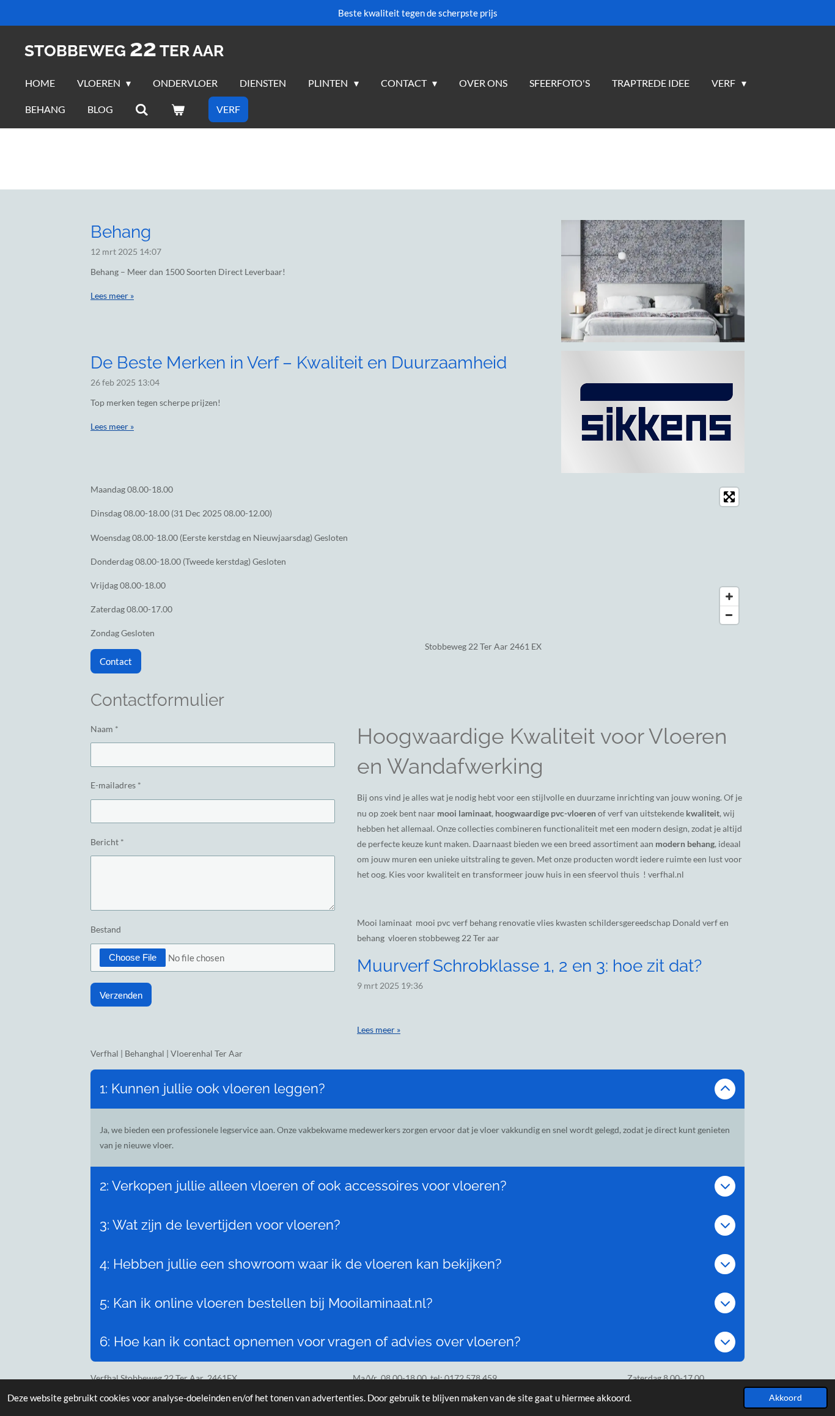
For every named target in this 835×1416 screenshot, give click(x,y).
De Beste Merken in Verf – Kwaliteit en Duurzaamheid (298, 363)
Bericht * (107, 842)
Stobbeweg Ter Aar (124, 51)
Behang (120, 232)
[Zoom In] (729, 596)
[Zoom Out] (729, 615)
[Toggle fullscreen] (729, 497)
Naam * (104, 729)
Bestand (105, 929)
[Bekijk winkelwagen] (177, 109)
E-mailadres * (115, 785)
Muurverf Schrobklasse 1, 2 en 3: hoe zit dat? (529, 966)
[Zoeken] (141, 109)
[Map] (585, 556)
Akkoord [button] (785, 1398)
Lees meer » (112, 295)
